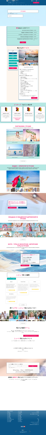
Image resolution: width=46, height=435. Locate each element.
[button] (17, 4)
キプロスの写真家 (8, 423)
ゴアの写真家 (8, 422)
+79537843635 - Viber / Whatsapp (34, 432)
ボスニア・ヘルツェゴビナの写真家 (10, 429)
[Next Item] (38, 179)
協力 (38, 431)
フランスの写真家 (8, 426)
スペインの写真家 (8, 425)
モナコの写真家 (8, 427)
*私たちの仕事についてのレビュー (34, 424)
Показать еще (23, 239)
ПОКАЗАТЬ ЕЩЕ (23, 323)
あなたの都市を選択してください (13, 13)
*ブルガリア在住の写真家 (9, 430)
